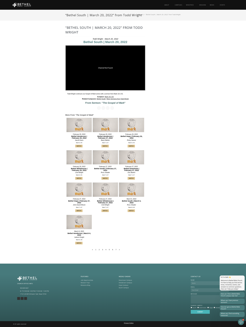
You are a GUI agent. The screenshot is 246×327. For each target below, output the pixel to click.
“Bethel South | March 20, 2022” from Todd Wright (163, 14)
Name (193, 280)
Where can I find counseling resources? (230, 314)
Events (222, 5)
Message (194, 294)
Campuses (178, 5)
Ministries (190, 5)
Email (193, 287)
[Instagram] (18, 298)
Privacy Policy (129, 323)
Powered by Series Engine (138, 255)
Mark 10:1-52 (109, 97)
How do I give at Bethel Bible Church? (230, 308)
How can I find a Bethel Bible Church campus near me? (230, 295)
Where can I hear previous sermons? (229, 301)
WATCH (79, 146)
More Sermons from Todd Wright (118, 99)
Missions (202, 5)
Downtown (203, 307)
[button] (230, 5)
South (194, 307)
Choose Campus (196, 305)
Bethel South (101, 99)
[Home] (134, 14)
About (166, 5)
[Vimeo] (25, 298)
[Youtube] (22, 298)
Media (212, 5)
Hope (211, 307)
